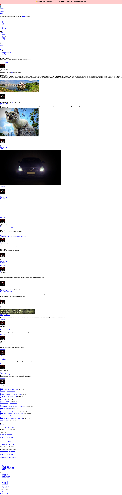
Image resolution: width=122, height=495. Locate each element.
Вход (1, 14)
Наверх (1, 13)
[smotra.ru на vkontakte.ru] (0, 5)
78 (0, 245)
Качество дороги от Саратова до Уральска (12, 411)
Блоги (3, 22)
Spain (5, 62)
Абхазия (7, 420)
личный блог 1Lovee (3, 73)
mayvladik (2, 437)
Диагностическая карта (13, 403)
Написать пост (2, 49)
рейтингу (3, 53)
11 (0, 402)
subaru (19, 236)
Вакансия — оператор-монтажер (8, 467)
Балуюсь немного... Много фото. (5, 374)
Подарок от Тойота (11, 427)
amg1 (1, 434)
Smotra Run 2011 (5, 484)
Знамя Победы (11, 298)
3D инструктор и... (3, 359)
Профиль (3, 34)
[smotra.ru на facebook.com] (0, 6)
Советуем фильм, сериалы (17, 394)
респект (1, 45)
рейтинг (1, 42)
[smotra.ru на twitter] (0, 7)
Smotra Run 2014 (5, 481)
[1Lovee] (1, 31)
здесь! (9, 232)
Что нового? (4, 464)
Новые (3, 47)
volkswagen (16, 236)
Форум (3, 27)
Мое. (1, 104)
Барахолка (4, 28)
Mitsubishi (7, 236)
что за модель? (11, 404)
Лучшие (3, 46)
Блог (3, 35)
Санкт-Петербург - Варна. (10, 415)
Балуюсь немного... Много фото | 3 (6, 329)
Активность (4, 39)
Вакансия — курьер (5, 466)
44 (0, 307)
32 (0, 71)
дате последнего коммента (6, 52)
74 (0, 288)
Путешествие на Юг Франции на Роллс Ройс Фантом (14, 413)
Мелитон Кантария (17, 298)
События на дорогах (5, 477)
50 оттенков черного (16, 392)
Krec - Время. (2, 198)
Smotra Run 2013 (5, 482)
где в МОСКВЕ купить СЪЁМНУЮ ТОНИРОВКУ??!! (18, 406)
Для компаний (4, 491)
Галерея (3, 36)
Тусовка (3, 26)
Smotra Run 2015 (5, 474)
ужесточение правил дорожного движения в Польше (14, 418)
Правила (3, 469)
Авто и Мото (4, 21)
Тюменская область (3, 396)
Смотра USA (2, 401)
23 (0, 390)
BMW (5, 236)
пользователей (24, 16)
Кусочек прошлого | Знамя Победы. (6, 291)
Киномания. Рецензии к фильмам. (5, 392)
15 (0, 196)
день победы (6, 298)
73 (0, 343)
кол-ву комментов (5, 54)
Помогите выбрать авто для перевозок (11, 389)
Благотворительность (6, 476)
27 (0, 101)
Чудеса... (1, 148)
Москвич (22, 236)
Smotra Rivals (4, 487)
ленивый (1, 427)
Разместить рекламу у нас (6, 490)
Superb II (6, 399)
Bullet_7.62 (2, 451)
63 (0, 372)
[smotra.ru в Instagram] (2, 8)
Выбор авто (2, 389)
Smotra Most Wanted (5, 486)
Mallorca (7, 62)
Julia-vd (19, 317)
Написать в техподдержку (4, 493)
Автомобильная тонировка (12, 396)
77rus (4, 427)
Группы (3, 38)
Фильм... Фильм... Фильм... (11, 391)
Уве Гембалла (2, 262)
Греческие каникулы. (3, 247)
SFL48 (5, 444)
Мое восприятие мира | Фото (5, 315)
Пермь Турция (8, 408)
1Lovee (1, 32)
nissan (11, 236)
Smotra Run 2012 (5, 483)
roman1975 (2, 444)
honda (13, 236)
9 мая (3, 298)
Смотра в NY (8, 401)
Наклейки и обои (5, 470)
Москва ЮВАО (2, 391)
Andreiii (1, 441)
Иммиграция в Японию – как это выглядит (13, 416)
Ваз (3, 236)
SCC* (5, 451)
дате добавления (5, 51)
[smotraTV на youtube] (0, 4)
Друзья (3, 37)
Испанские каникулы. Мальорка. (5, 56)
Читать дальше (2, 61)
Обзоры (3, 23)
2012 (3, 62)
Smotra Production (5, 475)
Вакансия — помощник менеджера (8, 465)
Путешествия (2, 408)
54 (0, 146)
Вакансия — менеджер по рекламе (8, 468)
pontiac (25, 236)
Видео (3, 24)
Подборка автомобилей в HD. (5, 228)
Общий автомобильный (4, 403)
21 (0, 357)
